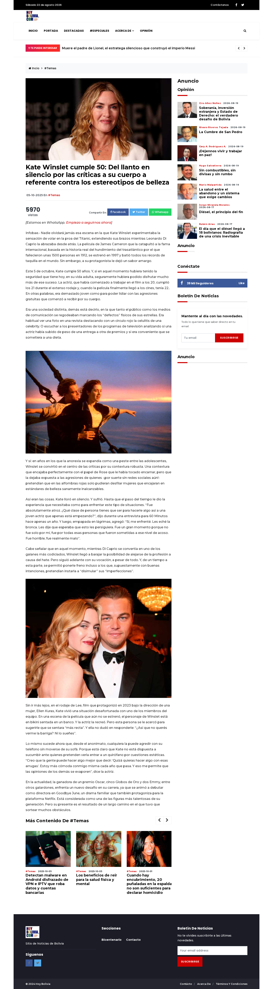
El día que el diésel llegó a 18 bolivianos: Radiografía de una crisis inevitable (222, 232)
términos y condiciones (231, 983)
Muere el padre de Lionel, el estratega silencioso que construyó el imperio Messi (128, 48)
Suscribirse (229, 337)
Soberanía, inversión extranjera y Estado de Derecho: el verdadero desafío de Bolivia (218, 113)
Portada (51, 31)
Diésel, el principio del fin (221, 212)
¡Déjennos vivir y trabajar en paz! (220, 153)
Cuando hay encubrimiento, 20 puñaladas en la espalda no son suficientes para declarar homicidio (98, 884)
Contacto (133, 940)
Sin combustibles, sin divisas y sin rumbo (217, 172)
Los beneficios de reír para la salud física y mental (46, 879)
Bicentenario (112, 940)
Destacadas (74, 31)
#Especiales (99, 31)
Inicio (33, 31)
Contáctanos (220, 5)
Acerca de (123, 31)
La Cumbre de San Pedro (221, 132)
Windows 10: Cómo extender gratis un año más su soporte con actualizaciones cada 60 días (148, 884)
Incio (35, 68)
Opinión (146, 31)
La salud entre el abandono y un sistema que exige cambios (219, 193)
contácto (186, 983)
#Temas (50, 68)
